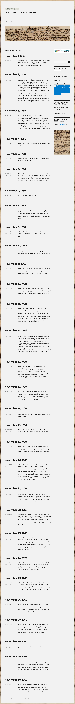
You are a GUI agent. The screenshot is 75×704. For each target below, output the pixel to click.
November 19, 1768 (16, 441)
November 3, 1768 (15, 110)
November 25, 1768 (16, 578)
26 (66, 91)
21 (55, 91)
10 (62, 87)
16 (59, 89)
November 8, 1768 (15, 205)
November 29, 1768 (16, 656)
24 (62, 91)
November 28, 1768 (16, 641)
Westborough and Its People (35, 19)
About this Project (9, 21)
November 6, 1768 (15, 169)
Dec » (67, 96)
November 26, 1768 (16, 599)
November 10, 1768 (16, 245)
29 (57, 93)
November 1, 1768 (15, 56)
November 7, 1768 (15, 190)
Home (6, 19)
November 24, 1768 (16, 558)
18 (64, 89)
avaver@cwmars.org (62, 124)
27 (69, 91)
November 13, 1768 (16, 303)
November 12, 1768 (16, 283)
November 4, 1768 (15, 138)
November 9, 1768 (15, 227)
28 (55, 93)
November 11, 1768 (15, 263)
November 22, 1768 (16, 509)
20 (69, 89)
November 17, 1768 (16, 408)
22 (57, 91)
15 (57, 89)
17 (62, 89)
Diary (10, 19)
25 (64, 91)
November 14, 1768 (16, 330)
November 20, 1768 (16, 460)
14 (55, 89)
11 (64, 87)
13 (69, 87)
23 (59, 91)
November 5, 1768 (15, 153)
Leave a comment (8, 62)
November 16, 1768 (16, 386)
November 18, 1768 (16, 425)
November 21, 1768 (16, 488)
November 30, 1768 (16, 679)
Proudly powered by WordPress (25, 698)
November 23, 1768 (16, 533)
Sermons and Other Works (19, 19)
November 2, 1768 (15, 74)
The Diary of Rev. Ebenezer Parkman (20, 12)
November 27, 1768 (16, 619)
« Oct (57, 96)
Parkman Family (47, 19)
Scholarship (55, 19)
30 (59, 93)
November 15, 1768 (16, 361)
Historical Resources (65, 19)
